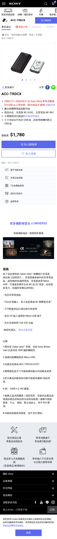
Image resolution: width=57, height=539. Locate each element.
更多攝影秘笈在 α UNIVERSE (28, 223)
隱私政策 (7, 525)
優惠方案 (23, 26)
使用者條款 (18, 525)
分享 (41, 87)
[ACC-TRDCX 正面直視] (28, 63)
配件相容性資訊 (31, 116)
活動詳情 (50, 105)
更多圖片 (9, 87)
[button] (22, 80)
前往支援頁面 (25, 329)
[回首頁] (15, 4)
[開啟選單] (3, 3)
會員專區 (7, 495)
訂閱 (52, 509)
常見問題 (7, 488)
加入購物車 (46, 20)
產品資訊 (6, 26)
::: (2, 472)
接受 (28, 532)
